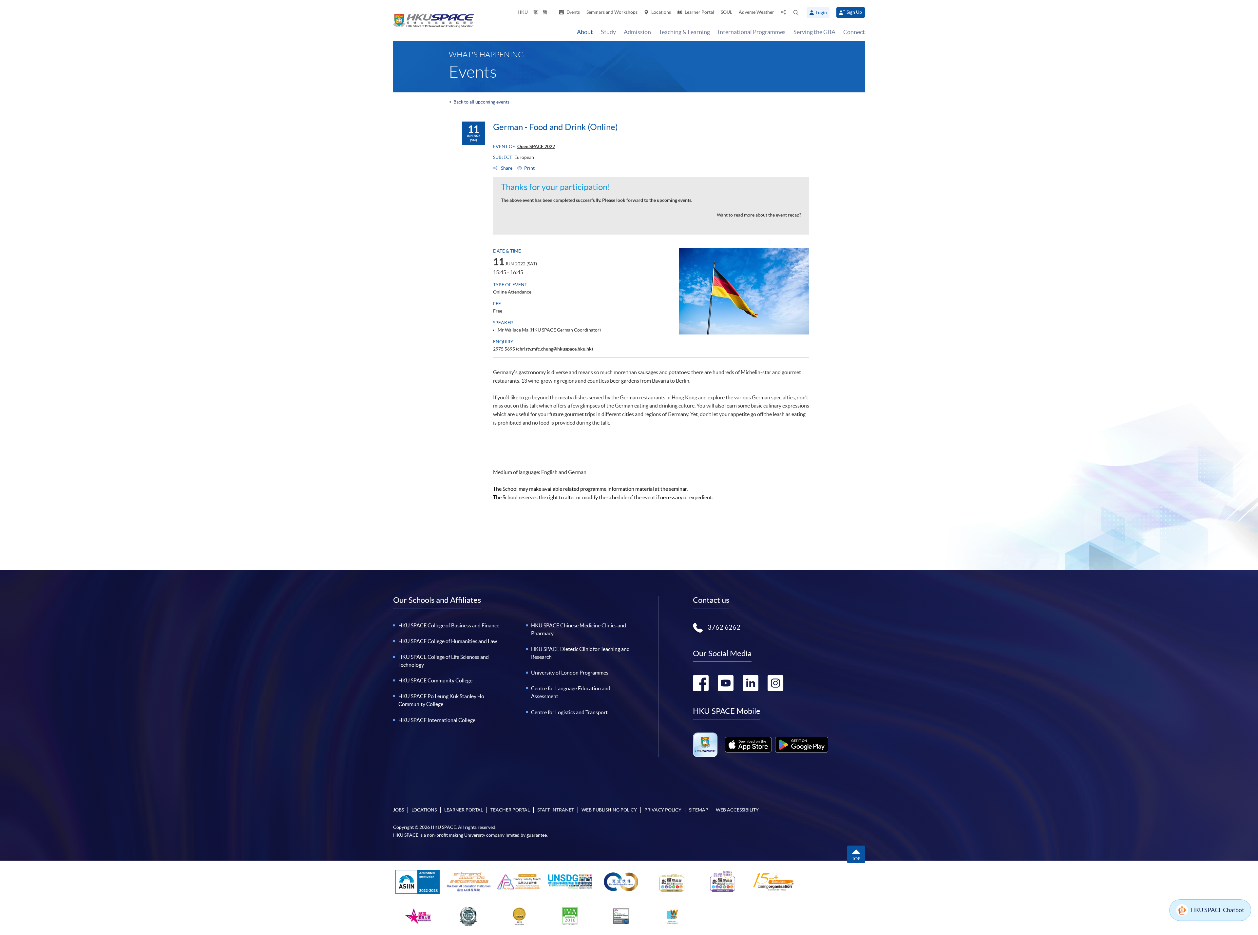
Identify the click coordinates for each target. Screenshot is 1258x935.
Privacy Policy (662, 809)
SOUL (726, 12)
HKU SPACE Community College (435, 680)
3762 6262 (724, 627)
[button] (796, 12)
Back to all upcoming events (481, 102)
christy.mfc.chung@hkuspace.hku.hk (554, 349)
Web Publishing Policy (609, 809)
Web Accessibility (737, 809)
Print (529, 168)
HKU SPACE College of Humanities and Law (447, 641)
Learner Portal (699, 12)
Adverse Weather (756, 12)
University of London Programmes (569, 673)
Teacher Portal (510, 809)
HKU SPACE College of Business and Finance (448, 625)
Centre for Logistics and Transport (569, 712)
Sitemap (698, 809)
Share (506, 168)
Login (821, 12)
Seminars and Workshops (612, 12)
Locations (660, 12)
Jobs (398, 809)
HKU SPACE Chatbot (1217, 909)
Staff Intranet (555, 809)
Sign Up (854, 12)
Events (572, 12)
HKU (523, 12)
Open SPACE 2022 (536, 146)
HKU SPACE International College (436, 720)
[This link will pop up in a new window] (748, 745)
